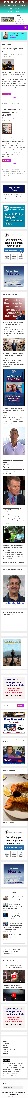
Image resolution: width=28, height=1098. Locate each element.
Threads (5, 1053)
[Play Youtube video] (14, 976)
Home (4, 5)
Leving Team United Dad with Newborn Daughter (17, 34)
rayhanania (5, 173)
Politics (23, 171)
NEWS (14, 892)
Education (17, 169)
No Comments (7, 57)
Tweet (14, 97)
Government (13, 171)
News (9, 5)
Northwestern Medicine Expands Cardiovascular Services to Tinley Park (13, 937)
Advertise (17, 8)
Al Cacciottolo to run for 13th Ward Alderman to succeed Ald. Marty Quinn (12, 906)
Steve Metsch (18, 54)
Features (11, 8)
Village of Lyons (6, 175)
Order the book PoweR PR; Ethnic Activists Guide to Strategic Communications (12, 951)
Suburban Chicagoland (13, 103)
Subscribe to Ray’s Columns (14, 11)
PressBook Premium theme (17, 1096)
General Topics (5, 171)
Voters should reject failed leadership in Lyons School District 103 (12, 112)
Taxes (21, 173)
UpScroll (5, 1051)
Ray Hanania (17, 118)
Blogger (6, 169)
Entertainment (21, 5)
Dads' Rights (12, 37)
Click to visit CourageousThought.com (13, 562)
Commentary (11, 169)
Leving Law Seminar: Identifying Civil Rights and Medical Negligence (13, 916)
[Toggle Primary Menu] (25, 27)
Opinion (14, 5)
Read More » (7, 94)
